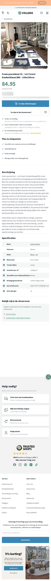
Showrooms (30, 489)
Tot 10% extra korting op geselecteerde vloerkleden (18, 3)
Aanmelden (25, 540)
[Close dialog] (47, 548)
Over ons (29, 484)
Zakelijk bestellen (32, 503)
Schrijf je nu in (14, 568)
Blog (28, 494)
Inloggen (5, 503)
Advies (4, 512)
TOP (48, 377)
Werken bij (30, 498)
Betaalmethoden (8, 489)
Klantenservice (7, 484)
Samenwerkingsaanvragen (35, 508)
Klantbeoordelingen (9, 508)
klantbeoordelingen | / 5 (25, 457)
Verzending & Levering (10, 494)
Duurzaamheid (31, 512)
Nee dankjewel (13, 573)
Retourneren (6, 498)
